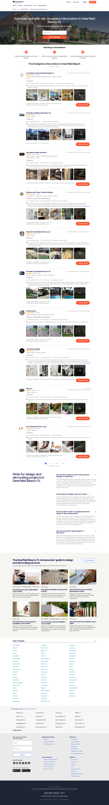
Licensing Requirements (77, 753)
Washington (16, 680)
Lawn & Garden (28, 5)
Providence (72, 656)
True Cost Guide (75, 741)
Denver (15, 674)
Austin (71, 664)
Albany (43, 674)
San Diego (16, 666)
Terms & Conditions (63, 796)
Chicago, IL (58, 713)
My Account (74, 739)
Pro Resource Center (49, 764)
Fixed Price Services (49, 744)
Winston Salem (45, 690)
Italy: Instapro (55, 789)
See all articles (89, 560)
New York (44, 677)
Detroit (43, 656)
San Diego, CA (20, 727)
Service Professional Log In (50, 759)
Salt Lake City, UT (60, 723)
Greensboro (44, 685)
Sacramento (16, 664)
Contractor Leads (48, 766)
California (50, 793)
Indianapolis (16, 701)
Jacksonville (16, 685)
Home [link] (14, 9)
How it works (74, 759)
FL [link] (18, 9)
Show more (87, 206)
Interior (15, 5)
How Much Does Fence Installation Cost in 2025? (53, 623)
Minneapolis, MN (41, 720)
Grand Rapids (45, 658)
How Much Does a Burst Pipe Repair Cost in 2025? (25, 590)
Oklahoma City (45, 701)
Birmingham (16, 645)
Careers (73, 764)
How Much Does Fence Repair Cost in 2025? (83, 622)
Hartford (15, 677)
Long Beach (16, 656)
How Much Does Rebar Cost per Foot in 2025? (54, 590)
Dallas (71, 666)
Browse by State (30, 709)
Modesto (15, 661)
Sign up (22, 754)
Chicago (15, 698)
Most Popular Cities (17, 709)
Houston (71, 674)
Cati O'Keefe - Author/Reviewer (50, 619)
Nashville (72, 661)
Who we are (74, 762)
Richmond (72, 685)
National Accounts (48, 769)
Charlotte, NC (40, 713)
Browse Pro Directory (49, 741)
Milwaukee (72, 696)
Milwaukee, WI (20, 720)
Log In (84, 2)
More (35, 5)
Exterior (20, 5)
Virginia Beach (73, 688)
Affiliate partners (75, 776)
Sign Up (92, 2)
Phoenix (15, 648)
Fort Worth (72, 672)
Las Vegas (44, 672)
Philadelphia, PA (21, 723)
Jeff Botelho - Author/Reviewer (22, 586)
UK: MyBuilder (74, 789)
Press (72, 766)
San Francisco (17, 669)
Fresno (15, 653)
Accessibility (62, 793)
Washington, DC (80, 727)
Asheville (43, 680)
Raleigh (43, 688)
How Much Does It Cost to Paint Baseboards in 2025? (81, 590)
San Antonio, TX (79, 723)
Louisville (43, 645)
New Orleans (45, 648)
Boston (43, 653)
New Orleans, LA (60, 720)
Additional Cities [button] (17, 730)
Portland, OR (40, 723)
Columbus (44, 698)
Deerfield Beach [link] (24, 9)
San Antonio (73, 677)
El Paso (71, 669)
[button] (32, 95)
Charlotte (44, 682)
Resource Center (75, 744)
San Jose (15, 672)
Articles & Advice (42, 5)
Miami (14, 688)
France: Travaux (35, 789)
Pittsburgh (72, 653)
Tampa (15, 693)
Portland (72, 645)
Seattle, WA (58, 727)
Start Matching (54, 37)
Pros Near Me (74, 748)
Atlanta (15, 696)
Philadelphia (73, 650)
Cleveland (44, 696)
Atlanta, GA (19, 713)
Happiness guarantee (76, 773)
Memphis (72, 658)
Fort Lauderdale (18, 682)
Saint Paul (44, 664)
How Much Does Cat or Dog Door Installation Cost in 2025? (24, 622)
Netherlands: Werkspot (64, 789)
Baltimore (44, 650)
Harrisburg (72, 648)
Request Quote (82, 105)
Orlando (15, 690)
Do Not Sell (55, 793)
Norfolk (71, 682)
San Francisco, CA (41, 727)
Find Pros (46, 739)
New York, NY (79, 720)
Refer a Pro (74, 746)
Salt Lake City (73, 680)
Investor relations (75, 769)
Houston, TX (39, 716)
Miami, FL (78, 716)
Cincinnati (44, 693)
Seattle (71, 690)
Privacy (46, 793)
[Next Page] (67, 463)
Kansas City (44, 666)
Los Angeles (16, 658)
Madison (71, 693)
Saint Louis (44, 669)
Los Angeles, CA (60, 716)
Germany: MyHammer (45, 789)
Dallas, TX (78, 713)
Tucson (15, 650)
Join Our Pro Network (49, 762)
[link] (54, 75)
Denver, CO (19, 716)
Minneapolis (44, 661)
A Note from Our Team (77, 751)
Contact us (74, 771)
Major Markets (18, 641)
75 (63, 463)
